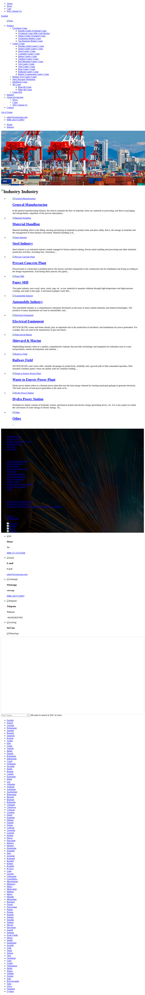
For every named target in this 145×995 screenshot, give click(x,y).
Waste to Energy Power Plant (33, 379)
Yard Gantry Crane (26, 66)
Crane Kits (17, 92)
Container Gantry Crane (29, 54)
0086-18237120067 (15, 119)
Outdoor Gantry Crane (28, 59)
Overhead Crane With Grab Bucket (34, 33)
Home (9, 124)
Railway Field (22, 360)
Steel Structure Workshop (23, 79)
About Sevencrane (15, 97)
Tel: (18, 504)
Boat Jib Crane (24, 87)
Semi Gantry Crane (26, 51)
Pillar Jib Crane (25, 89)
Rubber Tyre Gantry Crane (24, 77)
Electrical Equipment (28, 321)
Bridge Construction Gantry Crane (33, 74)
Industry (10, 94)
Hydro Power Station (27, 399)
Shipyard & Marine (26, 340)
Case (9, 8)
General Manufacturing (29, 204)
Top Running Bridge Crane (30, 41)
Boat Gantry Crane (26, 69)
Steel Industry (22, 243)
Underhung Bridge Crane (29, 38)
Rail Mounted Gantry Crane (30, 61)
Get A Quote (6, 112)
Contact (10, 107)
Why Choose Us (14, 11)
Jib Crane (16, 84)
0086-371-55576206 (16, 553)
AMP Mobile (13, 519)
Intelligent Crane (19, 82)
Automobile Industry (27, 302)
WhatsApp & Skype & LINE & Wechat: (34, 506)
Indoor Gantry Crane (27, 56)
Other (16, 418)
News (9, 6)
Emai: (20, 501)
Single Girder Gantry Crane (30, 48)
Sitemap (10, 516)
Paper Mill (20, 282)
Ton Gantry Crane (26, 64)
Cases (15, 102)
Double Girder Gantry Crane (31, 46)
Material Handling (26, 224)
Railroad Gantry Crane (28, 71)
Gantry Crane (18, 43)
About (9, 3)
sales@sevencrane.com (17, 117)
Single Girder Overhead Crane (31, 36)
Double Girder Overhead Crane (32, 31)
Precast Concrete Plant (29, 263)
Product (10, 25)
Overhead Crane (19, 28)
